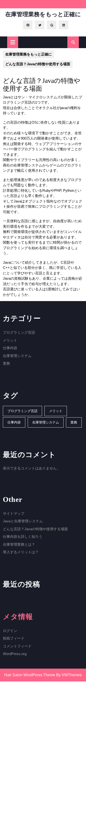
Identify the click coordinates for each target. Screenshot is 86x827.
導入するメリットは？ (21, 552)
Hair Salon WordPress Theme (29, 675)
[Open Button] (12, 42)
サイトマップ (13, 513)
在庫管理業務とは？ (19, 544)
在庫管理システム (17, 356)
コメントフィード (17, 646)
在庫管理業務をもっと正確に (43, 14)
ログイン (10, 631)
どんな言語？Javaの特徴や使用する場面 (35, 529)
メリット (10, 340)
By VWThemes (69, 675)
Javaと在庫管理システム (23, 521)
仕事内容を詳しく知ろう (22, 537)
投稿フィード (13, 638)
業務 (6, 363)
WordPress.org (15, 654)
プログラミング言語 (19, 332)
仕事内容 (10, 348)
